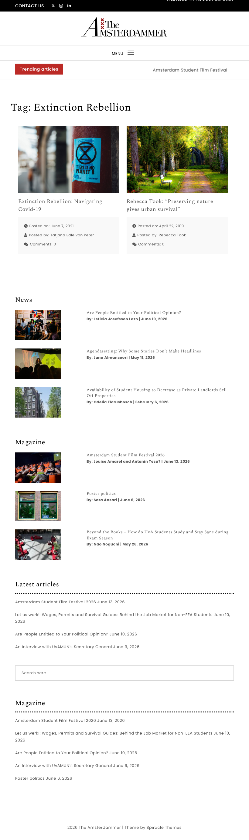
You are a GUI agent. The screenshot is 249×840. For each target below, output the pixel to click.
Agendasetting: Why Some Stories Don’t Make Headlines (144, 351)
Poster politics (101, 494)
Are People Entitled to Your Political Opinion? (134, 313)
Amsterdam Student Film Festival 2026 (188, 70)
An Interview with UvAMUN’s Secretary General (63, 647)
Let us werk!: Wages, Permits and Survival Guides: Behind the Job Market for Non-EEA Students (114, 615)
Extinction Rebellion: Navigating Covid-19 (60, 205)
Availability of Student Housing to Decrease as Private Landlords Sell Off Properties (157, 393)
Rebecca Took (172, 235)
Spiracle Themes (164, 827)
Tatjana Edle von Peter (72, 235)
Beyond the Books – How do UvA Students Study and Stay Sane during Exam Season (158, 535)
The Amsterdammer (100, 827)
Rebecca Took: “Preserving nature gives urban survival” (170, 205)
